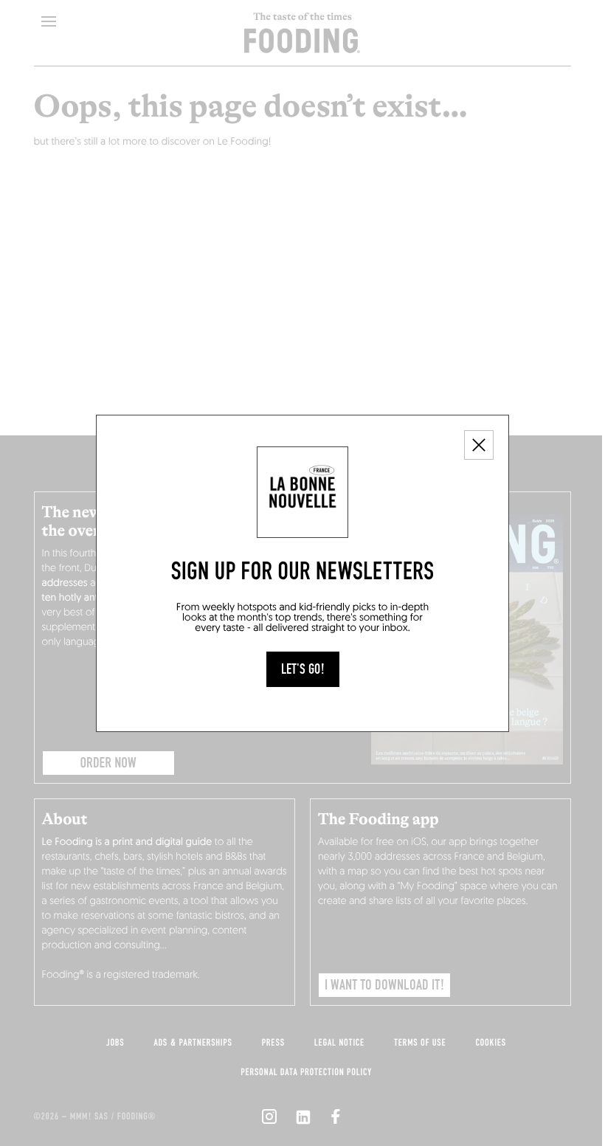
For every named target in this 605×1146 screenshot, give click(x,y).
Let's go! (303, 669)
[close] (479, 445)
